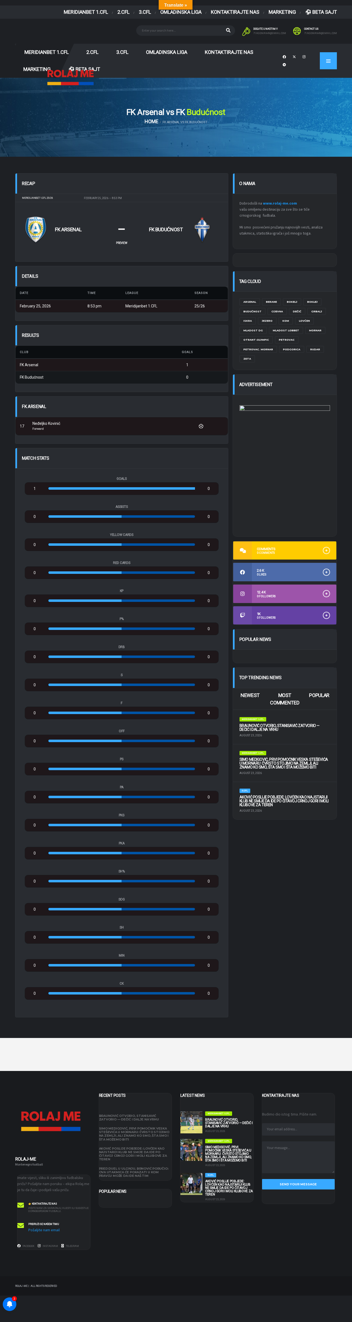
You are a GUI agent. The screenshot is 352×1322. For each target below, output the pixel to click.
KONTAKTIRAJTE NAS (235, 12)
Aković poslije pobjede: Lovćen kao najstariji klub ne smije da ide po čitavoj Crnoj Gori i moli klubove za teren (284, 801)
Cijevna (277, 311)
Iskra (247, 320)
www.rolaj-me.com (280, 203)
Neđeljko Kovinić (46, 423)
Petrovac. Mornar (258, 349)
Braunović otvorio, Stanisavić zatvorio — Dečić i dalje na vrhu (280, 727)
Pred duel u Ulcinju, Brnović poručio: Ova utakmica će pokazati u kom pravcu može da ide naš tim (134, 1172)
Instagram (50, 1246)
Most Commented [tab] (284, 699)
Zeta (247, 358)
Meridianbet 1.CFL (86, 12)
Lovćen (304, 320)
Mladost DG (253, 330)
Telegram (72, 1246)
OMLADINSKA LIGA (181, 12)
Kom (285, 320)
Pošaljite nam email (44, 1230)
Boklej (312, 301)
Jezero (267, 320)
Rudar (315, 349)
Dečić (297, 311)
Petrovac (287, 339)
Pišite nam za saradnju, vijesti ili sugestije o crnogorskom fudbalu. (58, 1210)
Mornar (315, 330)
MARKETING (282, 12)
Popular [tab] (319, 695)
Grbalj (316, 311)
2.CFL (123, 12)
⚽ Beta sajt (321, 12)
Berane (271, 301)
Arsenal (249, 301)
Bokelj (292, 301)
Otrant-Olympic (256, 339)
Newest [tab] (250, 695)
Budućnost (252, 311)
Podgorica (291, 349)
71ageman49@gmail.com (269, 33)
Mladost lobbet (286, 330)
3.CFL (145, 12)
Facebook (28, 1246)
